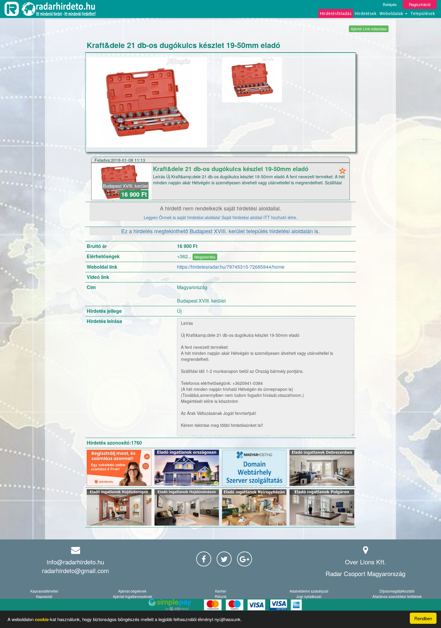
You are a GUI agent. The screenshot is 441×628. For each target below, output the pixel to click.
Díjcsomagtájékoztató (397, 590)
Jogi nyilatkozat (308, 596)
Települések (422, 13)
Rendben (423, 618)
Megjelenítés (204, 256)
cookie (42, 619)
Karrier (220, 590)
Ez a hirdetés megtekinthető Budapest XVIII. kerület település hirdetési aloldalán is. (220, 231)
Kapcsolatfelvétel (44, 590)
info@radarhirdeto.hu (75, 561)
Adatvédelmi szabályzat (309, 590)
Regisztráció (419, 4)
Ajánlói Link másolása (369, 28)
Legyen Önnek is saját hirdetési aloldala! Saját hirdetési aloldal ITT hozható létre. (220, 217)
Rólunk (220, 596)
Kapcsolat (44, 596)
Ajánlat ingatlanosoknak (132, 596)
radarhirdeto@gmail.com (75, 570)
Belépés (390, 4)
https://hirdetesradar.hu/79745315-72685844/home (230, 266)
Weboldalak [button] (392, 13)
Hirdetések (365, 13)
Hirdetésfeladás (336, 13)
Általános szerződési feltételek (397, 596)
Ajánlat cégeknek (132, 590)
